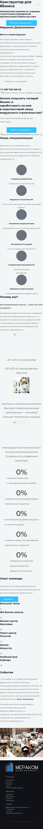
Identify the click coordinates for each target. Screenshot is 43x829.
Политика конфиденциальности (14, 787)
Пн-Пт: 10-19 (9, 811)
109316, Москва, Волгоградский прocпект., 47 (18, 807)
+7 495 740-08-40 (10, 89)
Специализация (10, 780)
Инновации (9, 798)
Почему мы (9, 782)
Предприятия (9, 794)
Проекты (8, 785)
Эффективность (10, 796)
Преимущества (10, 800)
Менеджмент (9, 784)
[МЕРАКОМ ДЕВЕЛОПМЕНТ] (6, 5)
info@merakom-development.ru (14, 813)
